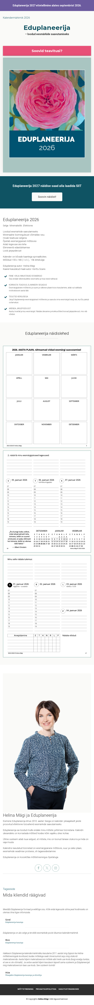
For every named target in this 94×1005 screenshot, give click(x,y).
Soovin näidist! (47, 196)
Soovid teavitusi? (47, 51)
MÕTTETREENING (25, 989)
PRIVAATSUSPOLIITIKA (46, 989)
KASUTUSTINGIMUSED (69, 989)
